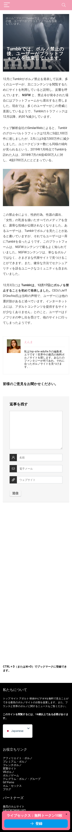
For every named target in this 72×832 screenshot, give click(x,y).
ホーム (10, 18)
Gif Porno (8, 782)
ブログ (20, 18)
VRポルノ (8, 771)
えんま (28, 342)
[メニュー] (7, 5)
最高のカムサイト (13, 806)
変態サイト (9, 768)
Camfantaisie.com (14, 809)
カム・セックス (12, 785)
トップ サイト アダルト (16, 698)
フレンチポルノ (12, 765)
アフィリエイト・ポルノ (17, 758)
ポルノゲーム (11, 775)
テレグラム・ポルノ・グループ (22, 778)
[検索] (63, 5)
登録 (39, 823)
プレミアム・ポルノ (15, 761)
